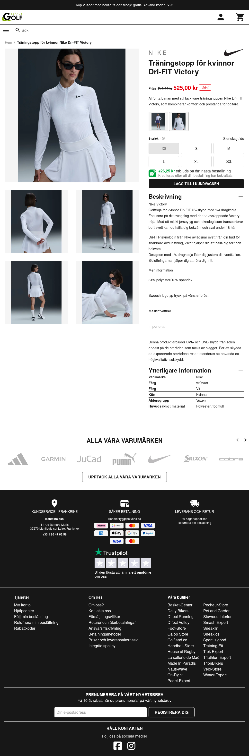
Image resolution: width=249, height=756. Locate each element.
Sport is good (214, 640)
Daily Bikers (178, 610)
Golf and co (177, 640)
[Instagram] (131, 746)
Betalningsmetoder (105, 634)
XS (164, 148)
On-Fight (175, 675)
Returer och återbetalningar (112, 622)
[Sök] (18, 30)
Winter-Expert (215, 675)
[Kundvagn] (240, 17)
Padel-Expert (179, 680)
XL (196, 161)
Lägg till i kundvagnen (196, 183)
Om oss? (96, 605)
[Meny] (6, 30)
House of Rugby (182, 651)
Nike (158, 52)
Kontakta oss (54, 519)
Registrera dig (171, 712)
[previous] (237, 440)
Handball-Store (181, 645)
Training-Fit (213, 645)
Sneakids (211, 634)
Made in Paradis (182, 663)
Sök (25, 30)
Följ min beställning (31, 616)
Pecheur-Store (215, 605)
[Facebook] (118, 746)
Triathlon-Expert (217, 657)
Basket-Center (180, 605)
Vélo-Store (212, 669)
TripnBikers (213, 663)
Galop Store (178, 634)
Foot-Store (177, 628)
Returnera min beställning (36, 622)
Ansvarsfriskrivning (105, 628)
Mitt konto (22, 605)
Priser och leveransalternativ (113, 640)
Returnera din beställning (194, 522)
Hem (8, 42)
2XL (229, 161)
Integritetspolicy (102, 645)
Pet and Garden (217, 610)
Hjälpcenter (24, 610)
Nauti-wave (177, 669)
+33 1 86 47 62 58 (55, 534)
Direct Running (181, 616)
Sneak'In (210, 628)
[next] (245, 440)
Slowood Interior (217, 616)
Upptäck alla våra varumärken (124, 477)
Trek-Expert (213, 651)
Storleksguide (233, 138)
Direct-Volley (178, 622)
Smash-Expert (215, 622)
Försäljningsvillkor (104, 616)
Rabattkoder (24, 628)
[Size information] (163, 138)
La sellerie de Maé (183, 657)
